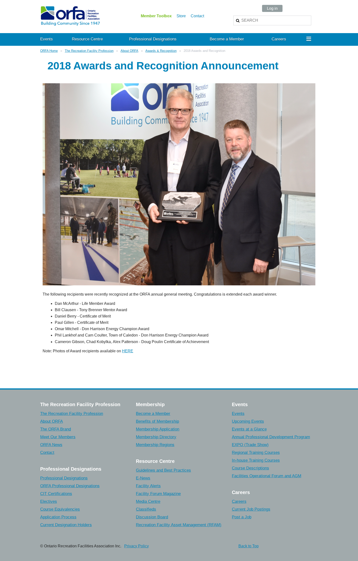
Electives (48, 501)
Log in (272, 8)
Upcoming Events (248, 421)
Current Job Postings (251, 509)
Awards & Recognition (161, 51)
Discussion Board (152, 517)
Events (238, 413)
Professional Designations (64, 478)
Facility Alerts (148, 486)
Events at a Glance (249, 429)
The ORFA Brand (55, 429)
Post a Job (241, 517)
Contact (197, 16)
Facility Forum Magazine (158, 493)
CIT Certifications (56, 493)
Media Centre (148, 501)
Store (181, 16)
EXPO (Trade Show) (250, 444)
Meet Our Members (57, 437)
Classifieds (146, 509)
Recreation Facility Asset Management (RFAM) (178, 525)
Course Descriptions (250, 468)
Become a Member (153, 413)
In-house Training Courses (256, 460)
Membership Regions (155, 444)
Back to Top (248, 546)
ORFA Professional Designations (70, 486)
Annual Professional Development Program (271, 437)
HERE (127, 351)
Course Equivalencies (60, 509)
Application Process (58, 517)
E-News (143, 478)
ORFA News (51, 444)
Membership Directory (156, 437)
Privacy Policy (136, 546)
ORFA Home (49, 51)
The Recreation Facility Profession (89, 51)
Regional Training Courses (256, 452)
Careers (239, 501)
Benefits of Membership (157, 421)
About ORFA (129, 51)
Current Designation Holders (66, 525)
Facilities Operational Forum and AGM (266, 476)
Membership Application (157, 429)
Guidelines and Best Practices (163, 470)
